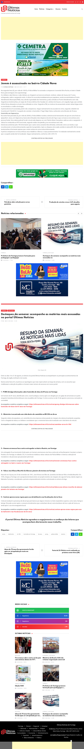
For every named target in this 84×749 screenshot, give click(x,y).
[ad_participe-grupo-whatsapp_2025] (42, 173)
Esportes (26, 735)
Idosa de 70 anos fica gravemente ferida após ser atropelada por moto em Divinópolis (34, 2)
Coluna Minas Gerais (39, 731)
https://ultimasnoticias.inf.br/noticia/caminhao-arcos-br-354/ (50, 424)
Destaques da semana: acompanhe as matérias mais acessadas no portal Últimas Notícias (55, 715)
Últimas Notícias (8, 87)
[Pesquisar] (82, 9)
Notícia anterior (11, 200)
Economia (45, 655)
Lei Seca (40, 534)
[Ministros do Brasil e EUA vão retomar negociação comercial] (51, 645)
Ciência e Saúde (24, 731)
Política (39, 737)
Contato (64, 9)
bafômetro (11, 534)
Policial (28, 726)
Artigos (42, 728)
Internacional (33, 728)
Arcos (3, 534)
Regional (17, 711)
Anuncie (58, 9)
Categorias (49, 9)
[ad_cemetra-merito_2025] (42, 51)
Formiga (3, 252)
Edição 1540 (19, 686)
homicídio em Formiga (29, 534)
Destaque (51, 252)
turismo (63, 534)
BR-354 (19, 534)
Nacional (17, 655)
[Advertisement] (42, 28)
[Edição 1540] (23, 673)
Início (36, 9)
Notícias (41, 9)
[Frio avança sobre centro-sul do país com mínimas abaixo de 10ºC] (23, 645)
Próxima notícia (73, 200)
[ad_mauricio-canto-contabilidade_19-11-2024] (42, 288)
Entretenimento (43, 733)
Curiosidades (21, 733)
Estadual (44, 726)
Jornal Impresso (20, 683)
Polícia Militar (54, 534)
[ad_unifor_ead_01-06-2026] (42, 271)
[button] (78, 213)
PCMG (46, 534)
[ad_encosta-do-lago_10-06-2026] (42, 68)
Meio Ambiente (29, 737)
